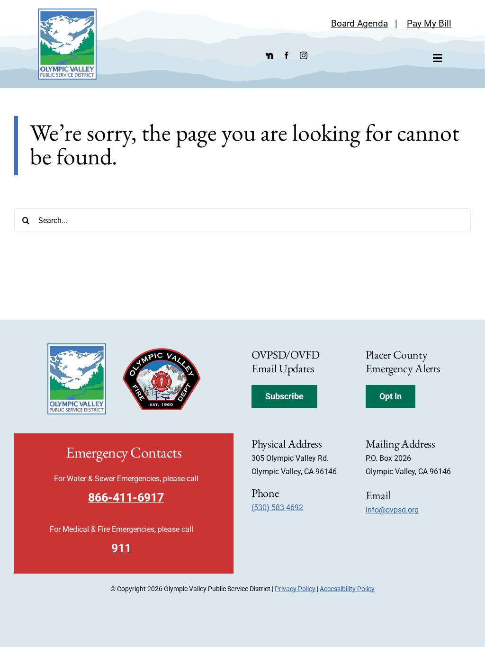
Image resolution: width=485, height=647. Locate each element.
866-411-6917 (126, 497)
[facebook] (286, 55)
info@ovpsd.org (392, 509)
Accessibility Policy (347, 589)
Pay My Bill (429, 23)
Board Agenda (359, 23)
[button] (284, 396)
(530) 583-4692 (277, 507)
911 (121, 548)
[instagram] (303, 55)
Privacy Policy (295, 589)
